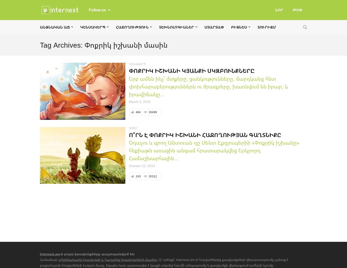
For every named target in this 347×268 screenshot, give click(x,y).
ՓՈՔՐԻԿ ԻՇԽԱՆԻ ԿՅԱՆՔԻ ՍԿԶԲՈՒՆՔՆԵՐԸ (191, 71)
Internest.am (50, 254)
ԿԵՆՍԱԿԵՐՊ (93, 27)
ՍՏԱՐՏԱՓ (214, 27)
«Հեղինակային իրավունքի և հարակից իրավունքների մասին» (108, 259)
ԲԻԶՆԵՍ (239, 27)
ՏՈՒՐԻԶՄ (267, 27)
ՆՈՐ (279, 10)
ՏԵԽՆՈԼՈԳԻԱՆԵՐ (176, 27)
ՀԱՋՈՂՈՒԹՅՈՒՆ (132, 27)
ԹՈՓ (297, 10)
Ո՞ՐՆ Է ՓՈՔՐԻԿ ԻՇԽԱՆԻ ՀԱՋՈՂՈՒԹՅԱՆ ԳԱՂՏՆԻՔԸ (205, 135)
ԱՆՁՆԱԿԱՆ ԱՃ (55, 27)
